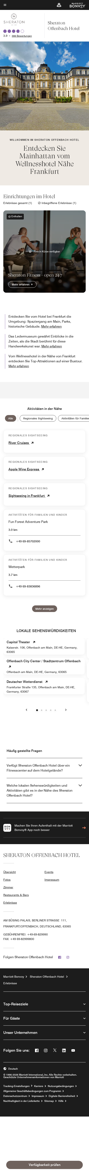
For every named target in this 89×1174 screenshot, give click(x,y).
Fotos (7, 879)
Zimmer (8, 887)
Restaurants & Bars (16, 895)
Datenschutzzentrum (15, 1096)
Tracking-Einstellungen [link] (16, 1086)
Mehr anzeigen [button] (44, 608)
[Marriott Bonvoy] (75, 5)
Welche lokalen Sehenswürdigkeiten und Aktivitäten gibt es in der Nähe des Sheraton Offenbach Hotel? (39, 790)
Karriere (38, 1086)
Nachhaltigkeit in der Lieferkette (21, 1101)
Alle (10, 418)
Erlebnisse (10, 902)
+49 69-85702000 (28, 541)
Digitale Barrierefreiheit (62, 1096)
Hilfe (61, 1101)
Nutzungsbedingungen (61, 1086)
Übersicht (9, 872)
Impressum (51, 879)
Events (48, 872)
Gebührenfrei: (25, 934)
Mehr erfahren (21, 284)
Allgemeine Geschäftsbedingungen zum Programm (32, 1091)
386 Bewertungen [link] (22, 35)
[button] (59, 5)
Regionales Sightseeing (38, 418)
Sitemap (49, 1101)
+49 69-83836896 (28, 586)
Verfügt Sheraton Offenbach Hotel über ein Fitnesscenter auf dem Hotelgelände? (38, 768)
